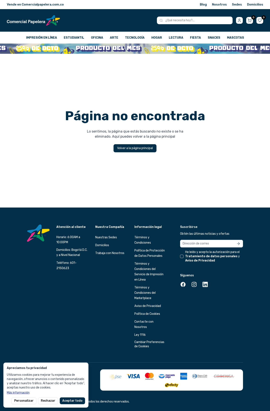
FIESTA (195, 38)
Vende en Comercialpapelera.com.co (35, 4)
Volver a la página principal (135, 148)
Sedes (237, 4)
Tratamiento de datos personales (211, 256)
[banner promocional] (135, 49)
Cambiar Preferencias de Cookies (149, 344)
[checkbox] (181, 256)
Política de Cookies (147, 314)
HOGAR (156, 38)
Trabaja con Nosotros (109, 253)
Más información (18, 392)
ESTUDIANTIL (74, 38)
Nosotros (219, 4)
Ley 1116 (140, 335)
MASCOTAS (235, 38)
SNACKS (214, 38)
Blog (203, 4)
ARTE (114, 38)
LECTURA (176, 38)
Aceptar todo (72, 401)
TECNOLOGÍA (135, 38)
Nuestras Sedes (106, 237)
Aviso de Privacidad (147, 306)
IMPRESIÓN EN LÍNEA (41, 38)
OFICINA (97, 38)
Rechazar (48, 401)
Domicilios (255, 4)
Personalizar (24, 401)
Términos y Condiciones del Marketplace (145, 293)
